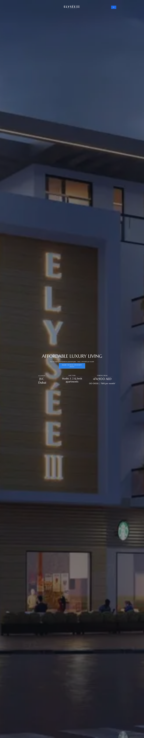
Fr (113, 7)
